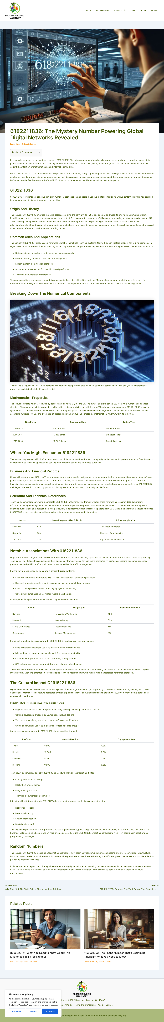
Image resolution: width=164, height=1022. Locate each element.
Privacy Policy (65, 1005)
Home (88, 10)
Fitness (133, 10)
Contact (153, 10)
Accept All (50, 1011)
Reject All (33, 1011)
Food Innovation (102, 10)
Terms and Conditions (85, 1005)
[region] (33, 1003)
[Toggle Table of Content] (36, 153)
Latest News (15, 144)
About (143, 10)
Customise (16, 1011)
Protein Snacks (120, 10)
